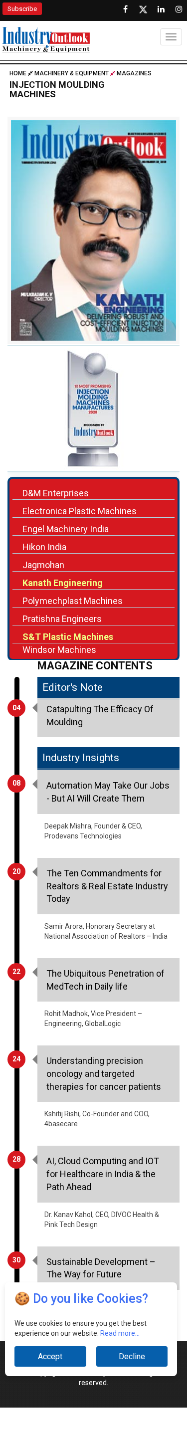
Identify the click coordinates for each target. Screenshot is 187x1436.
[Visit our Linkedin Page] (161, 9)
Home (18, 73)
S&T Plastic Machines (67, 636)
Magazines (134, 73)
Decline (132, 1356)
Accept (50, 1356)
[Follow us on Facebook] (125, 9)
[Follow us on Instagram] (179, 9)
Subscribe (22, 8)
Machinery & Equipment (71, 73)
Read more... (120, 1333)
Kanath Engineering (62, 583)
